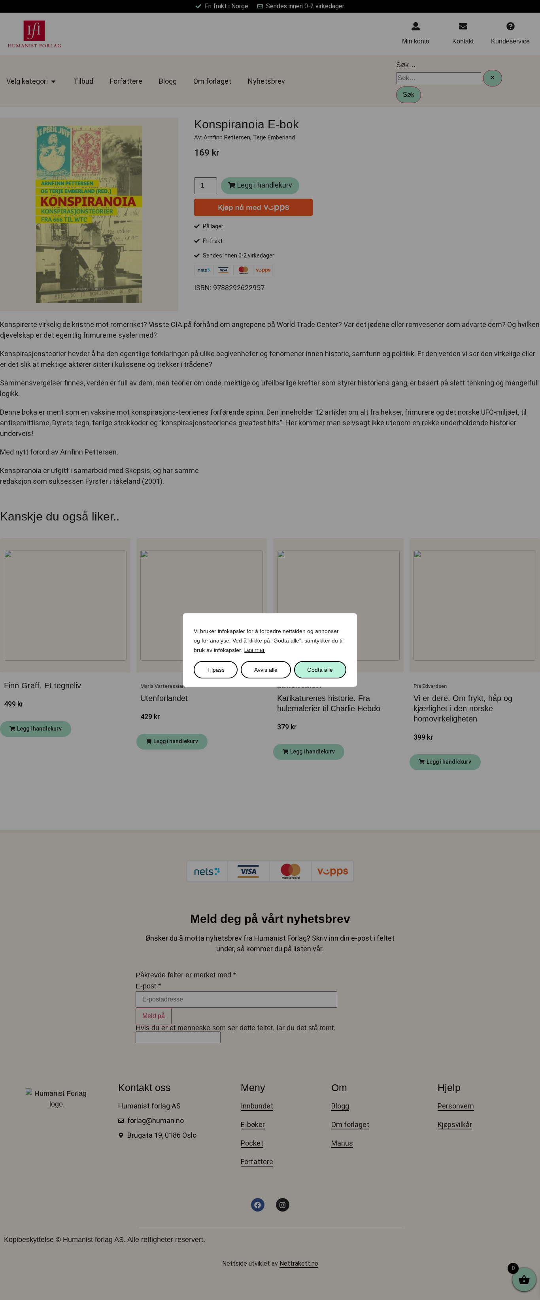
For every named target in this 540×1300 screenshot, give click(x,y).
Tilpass (216, 670)
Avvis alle (266, 670)
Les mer (254, 650)
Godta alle (320, 670)
